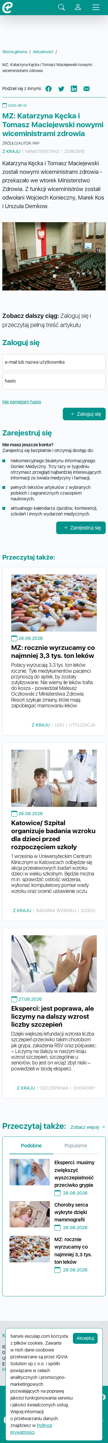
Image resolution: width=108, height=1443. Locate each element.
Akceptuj (85, 1338)
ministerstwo (42, 151)
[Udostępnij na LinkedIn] (74, 89)
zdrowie (74, 151)
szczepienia (54, 1088)
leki (59, 725)
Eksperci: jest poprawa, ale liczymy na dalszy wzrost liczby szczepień (52, 1016)
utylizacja (82, 725)
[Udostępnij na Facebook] (48, 89)
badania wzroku (56, 910)
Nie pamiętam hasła (21, 402)
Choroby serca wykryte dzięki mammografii (71, 1212)
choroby (84, 1088)
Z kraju (11, 151)
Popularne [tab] (76, 1146)
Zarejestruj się (85, 528)
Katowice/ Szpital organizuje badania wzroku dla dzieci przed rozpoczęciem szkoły (53, 835)
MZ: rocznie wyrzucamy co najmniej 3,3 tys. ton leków (53, 652)
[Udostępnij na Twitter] (61, 89)
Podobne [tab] (31, 1146)
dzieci (88, 910)
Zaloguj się (89, 414)
